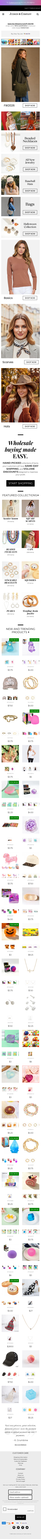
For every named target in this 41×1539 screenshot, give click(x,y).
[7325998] (4, 1089)
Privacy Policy (20, 1479)
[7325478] (15, 911)
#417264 (10, 738)
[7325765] (15, 1232)
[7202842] (24, 876)
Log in (26, 8)
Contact (20, 1473)
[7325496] (10, 1160)
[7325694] (4, 1125)
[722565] (9, 1374)
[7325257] (9, 804)
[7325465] (9, 1054)
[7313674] (30, 769)
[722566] (4, 1374)
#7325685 (10, 1200)
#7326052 (31, 916)
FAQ (20, 1465)
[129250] (30, 1338)
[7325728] (24, 1410)
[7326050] (30, 911)
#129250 (30, 1343)
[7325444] (30, 733)
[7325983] (35, 947)
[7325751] (15, 876)
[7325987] (7, 947)
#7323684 (31, 1307)
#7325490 (31, 666)
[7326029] (4, 982)
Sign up (20, 1517)
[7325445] (35, 733)
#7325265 (10, 666)
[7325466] (15, 1054)
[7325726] (35, 1410)
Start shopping (21, 483)
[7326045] (24, 1196)
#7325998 (10, 1094)
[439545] (35, 1125)
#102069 (31, 987)
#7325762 (31, 1378)
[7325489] (35, 662)
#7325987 (10, 951)
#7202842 (30, 880)
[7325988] (12, 947)
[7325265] (7, 662)
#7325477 (10, 916)
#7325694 (10, 1129)
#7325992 (31, 809)
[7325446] (24, 733)
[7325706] (7, 769)
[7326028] (15, 982)
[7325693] (9, 1125)
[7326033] (35, 840)
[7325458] (30, 1267)
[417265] (9, 733)
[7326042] (30, 1196)
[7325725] (30, 1410)
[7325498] (4, 1160)
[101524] (33, 982)
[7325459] (35, 1267)
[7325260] (4, 804)
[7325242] (4, 1303)
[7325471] (24, 1232)
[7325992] (24, 804)
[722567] (15, 1374)
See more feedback (20, 1444)
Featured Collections (20, 495)
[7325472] (30, 1232)
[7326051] (35, 911)
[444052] (15, 733)
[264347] (30, 1018)
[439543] (30, 1125)
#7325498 (10, 1165)
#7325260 (10, 809)
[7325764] (9, 1232)
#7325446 (31, 738)
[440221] (27, 1160)
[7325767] (4, 1232)
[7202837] (35, 876)
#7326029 (10, 987)
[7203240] (4, 698)
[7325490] (24, 662)
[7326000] (15, 1089)
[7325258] (15, 804)
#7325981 (31, 951)
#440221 (31, 1165)
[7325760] (27, 1374)
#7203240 (10, 702)
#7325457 (31, 1272)
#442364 (31, 702)
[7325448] (9, 1267)
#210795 (10, 1022)
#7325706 (10, 773)
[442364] (27, 698)
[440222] (33, 1160)
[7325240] (15, 1303)
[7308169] (35, 769)
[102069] (27, 982)
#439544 (31, 1129)
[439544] (24, 1125)
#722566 (10, 1378)
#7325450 (10, 1272)
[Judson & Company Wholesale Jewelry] (20, 14)
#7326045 (31, 1200)
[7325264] (12, 662)
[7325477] (4, 911)
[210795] (10, 1018)
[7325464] (4, 1054)
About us (20, 1475)
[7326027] (9, 982)
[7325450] (4, 1267)
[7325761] (33, 1374)
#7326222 (10, 844)
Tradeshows (20, 1477)
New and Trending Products (20, 630)
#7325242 (10, 1307)
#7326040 (30, 1094)
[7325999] (10, 1089)
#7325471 (31, 1236)
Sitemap (20, 1463)
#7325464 (10, 1058)
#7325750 (10, 880)
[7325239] (9, 1303)
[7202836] (30, 876)
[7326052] (25, 911)
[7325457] (25, 1267)
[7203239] (10, 698)
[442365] (33, 698)
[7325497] (15, 1160)
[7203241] (15, 698)
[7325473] (35, 1232)
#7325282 (10, 1343)
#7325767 (10, 1236)
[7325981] (24, 947)
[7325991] (35, 804)
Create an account (35, 8)
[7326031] (30, 840)
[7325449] (15, 1267)
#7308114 (31, 773)
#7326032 (31, 844)
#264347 (31, 1022)
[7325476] (9, 911)
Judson (15, 3)
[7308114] (24, 769)
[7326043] (35, 1196)
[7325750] (4, 876)
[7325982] (30, 947)
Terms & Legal (20, 1481)
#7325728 (31, 1414)
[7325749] (9, 876)
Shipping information (20, 1457)
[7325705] (12, 769)
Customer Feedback (20, 1461)
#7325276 (10, 1414)
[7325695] (15, 1125)
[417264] (4, 733)
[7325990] (30, 804)
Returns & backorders (20, 1459)
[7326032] (24, 840)
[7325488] (30, 662)
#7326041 (31, 1058)
